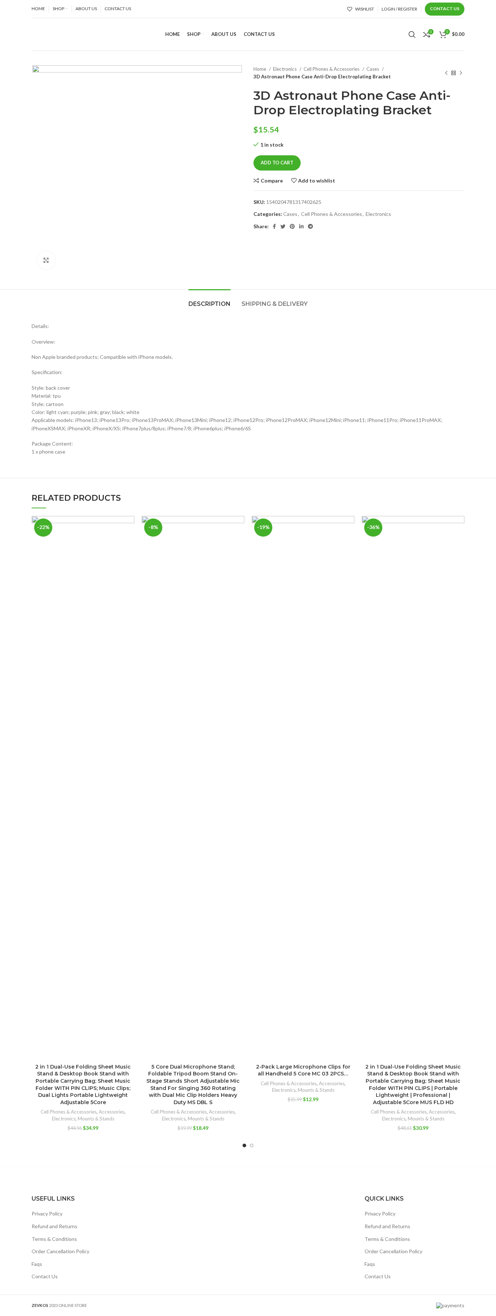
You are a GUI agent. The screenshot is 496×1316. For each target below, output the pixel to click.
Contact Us (444, 8)
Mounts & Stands (96, 1119)
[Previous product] (446, 73)
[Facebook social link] (274, 226)
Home (260, 69)
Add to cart (277, 162)
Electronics (285, 69)
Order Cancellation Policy (60, 1251)
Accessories (112, 1112)
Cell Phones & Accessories (332, 69)
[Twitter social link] (283, 226)
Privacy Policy (47, 1213)
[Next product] (460, 73)
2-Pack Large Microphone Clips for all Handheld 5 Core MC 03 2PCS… (303, 1070)
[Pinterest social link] (292, 226)
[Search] (412, 34)
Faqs (37, 1264)
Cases (373, 69)
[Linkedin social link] (301, 226)
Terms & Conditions (54, 1239)
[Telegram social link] (310, 226)
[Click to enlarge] (46, 260)
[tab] (209, 300)
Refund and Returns (54, 1226)
